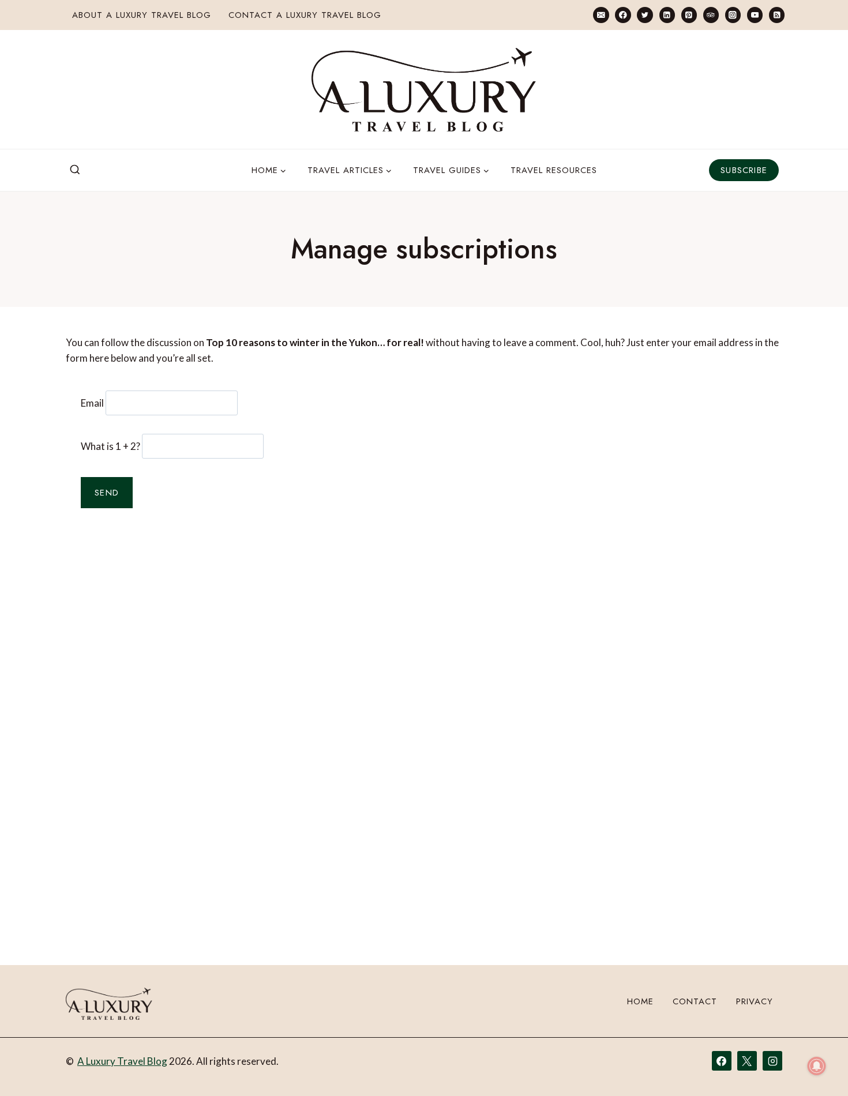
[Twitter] (644, 14)
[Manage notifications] (817, 1066)
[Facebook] (623, 14)
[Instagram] (733, 14)
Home (640, 1001)
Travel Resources (554, 170)
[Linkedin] (667, 14)
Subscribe (744, 170)
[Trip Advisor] (711, 14)
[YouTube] (755, 14)
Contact (695, 1001)
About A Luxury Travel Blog (141, 15)
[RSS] (777, 14)
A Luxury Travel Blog (122, 1061)
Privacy (754, 1001)
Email (92, 403)
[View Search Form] (75, 170)
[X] (747, 1061)
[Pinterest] (689, 14)
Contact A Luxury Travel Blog (304, 15)
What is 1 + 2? (110, 446)
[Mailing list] (601, 14)
